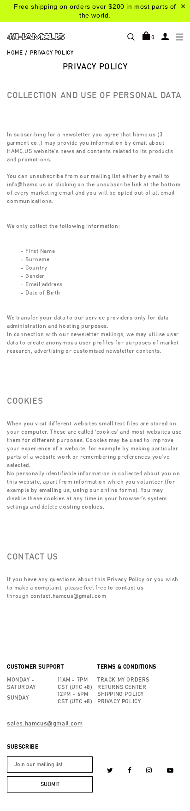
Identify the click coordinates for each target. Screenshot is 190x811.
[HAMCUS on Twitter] (110, 771)
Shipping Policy (120, 694)
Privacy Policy (119, 701)
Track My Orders (123, 679)
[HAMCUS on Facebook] (130, 771)
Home (15, 52)
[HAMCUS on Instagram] (149, 771)
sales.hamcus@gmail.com (45, 724)
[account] (165, 36)
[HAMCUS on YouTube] (170, 771)
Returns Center (121, 687)
